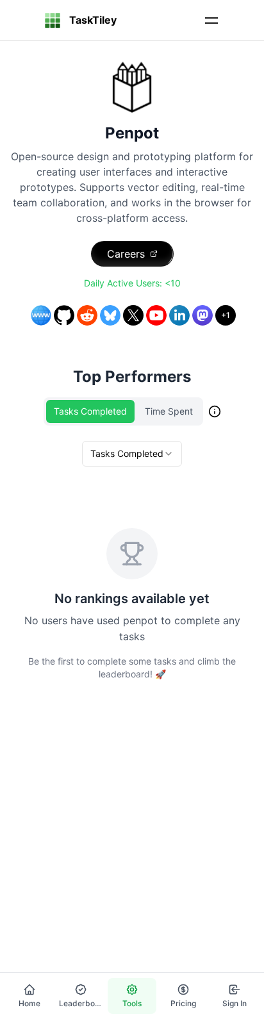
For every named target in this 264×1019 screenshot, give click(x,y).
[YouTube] (156, 315)
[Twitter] (133, 315)
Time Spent (169, 411)
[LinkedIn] (179, 315)
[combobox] (132, 454)
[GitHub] (64, 315)
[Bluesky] (110, 315)
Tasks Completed (90, 411)
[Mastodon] (202, 315)
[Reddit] (87, 315)
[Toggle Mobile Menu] (211, 20)
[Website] (41, 315)
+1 (225, 315)
